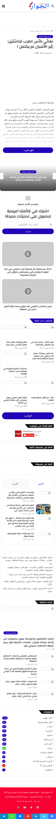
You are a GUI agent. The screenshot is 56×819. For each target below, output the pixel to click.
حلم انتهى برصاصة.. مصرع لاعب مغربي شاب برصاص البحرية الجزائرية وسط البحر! (43, 356)
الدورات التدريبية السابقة (42, 761)
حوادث (49, 726)
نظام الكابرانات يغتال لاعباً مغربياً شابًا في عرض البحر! (16, 343)
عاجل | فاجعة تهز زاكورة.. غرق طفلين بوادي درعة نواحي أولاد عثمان (22, 695)
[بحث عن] (52, 7)
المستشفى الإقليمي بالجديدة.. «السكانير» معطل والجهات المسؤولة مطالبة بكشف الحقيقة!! (20, 658)
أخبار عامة (48, 744)
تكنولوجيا (48, 770)
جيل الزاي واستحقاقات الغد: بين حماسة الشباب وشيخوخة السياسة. (28, 178)
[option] (28, 176)
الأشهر (41, 484)
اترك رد (28, 415)
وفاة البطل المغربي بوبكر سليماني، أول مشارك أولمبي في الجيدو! (15, 400)
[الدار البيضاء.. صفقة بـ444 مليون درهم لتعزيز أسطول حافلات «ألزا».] (46, 685)
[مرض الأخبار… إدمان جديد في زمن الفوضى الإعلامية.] (41, 333)
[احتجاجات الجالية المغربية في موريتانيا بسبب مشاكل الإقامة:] (14, 359)
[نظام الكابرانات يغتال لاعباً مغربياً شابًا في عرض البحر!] (14, 333)
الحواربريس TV (46, 765)
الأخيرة (15, 484)
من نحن (37, 801)
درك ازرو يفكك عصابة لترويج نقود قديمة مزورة (20, 535)
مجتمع (49, 735)
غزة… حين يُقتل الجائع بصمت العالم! (42, 399)
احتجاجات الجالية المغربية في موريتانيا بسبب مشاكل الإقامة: (15, 371)
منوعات (49, 757)
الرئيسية (48, 31)
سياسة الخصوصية (36, 796)
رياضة (49, 748)
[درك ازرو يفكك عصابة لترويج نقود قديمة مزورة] (43, 537)
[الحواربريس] (38, 6)
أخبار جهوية (47, 718)
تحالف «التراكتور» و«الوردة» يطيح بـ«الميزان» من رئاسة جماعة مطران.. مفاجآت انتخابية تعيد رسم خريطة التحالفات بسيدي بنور (27, 560)
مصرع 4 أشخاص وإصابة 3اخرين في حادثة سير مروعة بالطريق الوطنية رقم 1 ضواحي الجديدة (20, 671)
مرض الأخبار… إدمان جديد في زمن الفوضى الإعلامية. (42, 343)
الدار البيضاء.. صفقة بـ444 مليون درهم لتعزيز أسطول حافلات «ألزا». (21, 683)
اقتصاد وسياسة (46, 752)
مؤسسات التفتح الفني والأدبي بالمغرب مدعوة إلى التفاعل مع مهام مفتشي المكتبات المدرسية (20, 495)
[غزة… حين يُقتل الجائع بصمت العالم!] (41, 388)
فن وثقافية (48, 739)
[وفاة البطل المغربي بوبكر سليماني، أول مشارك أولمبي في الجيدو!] (14, 388)
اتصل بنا (48, 796)
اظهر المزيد (28, 150)
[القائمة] (3, 7)
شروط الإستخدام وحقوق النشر (16, 796)
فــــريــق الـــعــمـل (24, 801)
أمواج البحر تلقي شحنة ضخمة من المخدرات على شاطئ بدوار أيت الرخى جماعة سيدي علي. (20, 507)
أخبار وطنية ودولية (36, 31)
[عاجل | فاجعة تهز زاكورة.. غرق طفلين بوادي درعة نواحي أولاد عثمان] (46, 697)
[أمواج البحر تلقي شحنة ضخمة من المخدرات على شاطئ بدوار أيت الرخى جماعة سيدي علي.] (43, 509)
